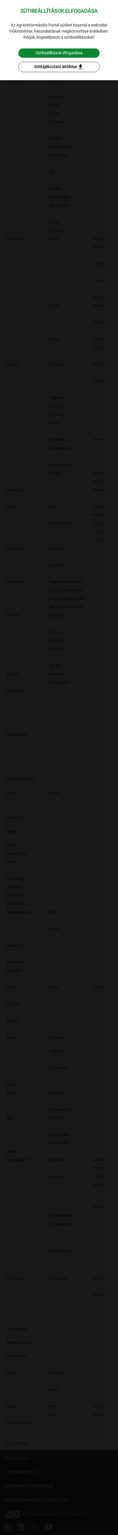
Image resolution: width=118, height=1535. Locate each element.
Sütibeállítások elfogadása (59, 52)
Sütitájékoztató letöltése (59, 66)
